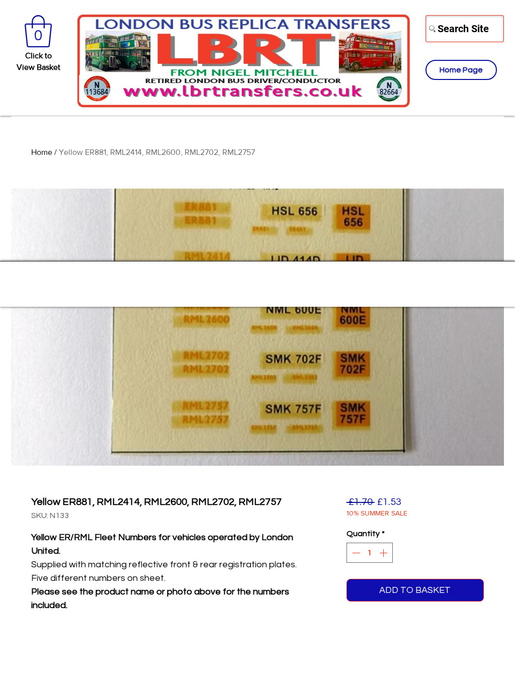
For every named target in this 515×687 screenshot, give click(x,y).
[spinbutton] (369, 552)
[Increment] (384, 552)
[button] (38, 31)
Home (41, 152)
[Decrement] (355, 552)
